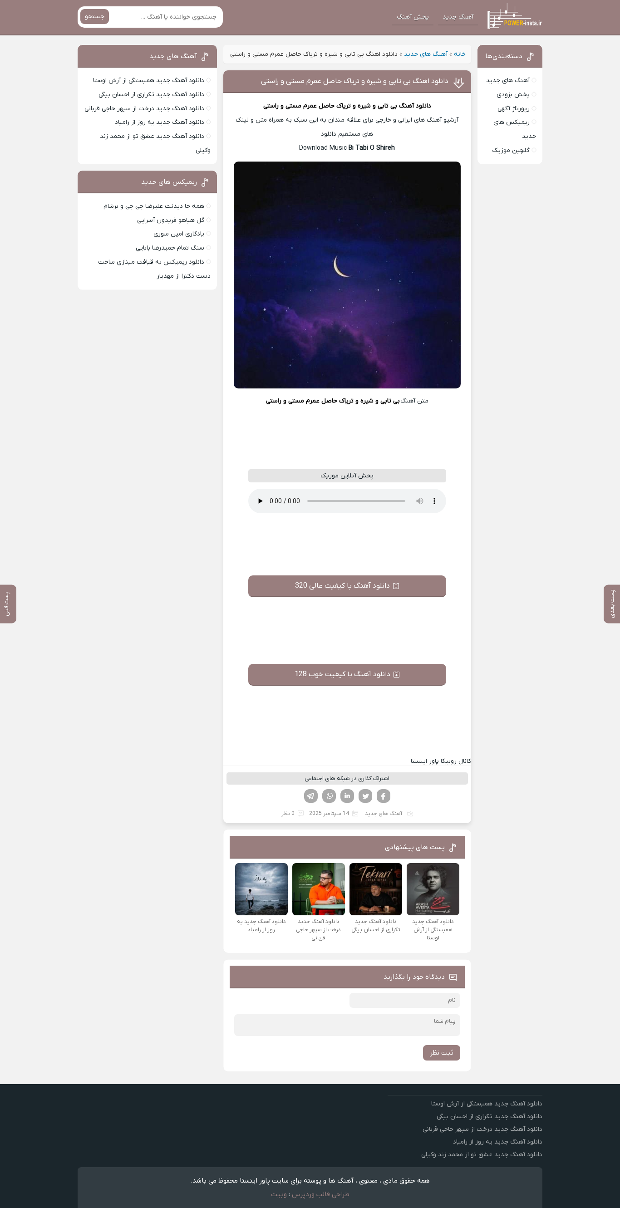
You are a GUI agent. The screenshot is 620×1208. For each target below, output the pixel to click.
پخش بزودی (513, 94)
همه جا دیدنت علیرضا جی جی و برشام (153, 206)
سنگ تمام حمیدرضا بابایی (170, 248)
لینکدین (347, 796)
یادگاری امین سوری (178, 234)
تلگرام (311, 796)
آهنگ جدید (458, 17)
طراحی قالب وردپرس (320, 1194)
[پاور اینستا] (512, 17)
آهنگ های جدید (426, 54)
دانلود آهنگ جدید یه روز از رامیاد (159, 122)
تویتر (365, 796)
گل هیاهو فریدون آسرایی (170, 220)
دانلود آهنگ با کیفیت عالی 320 (342, 585)
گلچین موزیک (511, 150)
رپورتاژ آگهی (513, 108)
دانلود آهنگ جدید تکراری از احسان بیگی (151, 94)
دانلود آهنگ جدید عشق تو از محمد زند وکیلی (481, 1154)
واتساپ (329, 796)
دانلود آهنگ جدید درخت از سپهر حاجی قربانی (144, 108)
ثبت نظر (441, 1052)
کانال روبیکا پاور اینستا (441, 761)
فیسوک (383, 796)
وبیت (279, 1194)
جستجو (94, 16)
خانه (460, 54)
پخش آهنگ (413, 17)
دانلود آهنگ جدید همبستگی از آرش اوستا (148, 80)
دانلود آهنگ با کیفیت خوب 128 (342, 674)
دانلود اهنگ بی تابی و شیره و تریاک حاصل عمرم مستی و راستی (354, 81)
